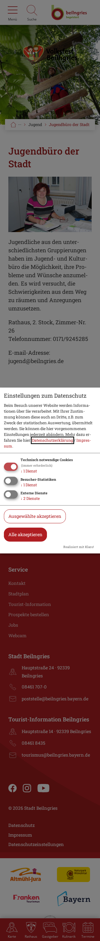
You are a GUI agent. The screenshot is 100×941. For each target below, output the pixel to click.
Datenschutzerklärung (52, 440)
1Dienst (29, 471)
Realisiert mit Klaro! (78, 547)
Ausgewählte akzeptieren (34, 516)
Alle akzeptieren (25, 535)
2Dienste (30, 498)
